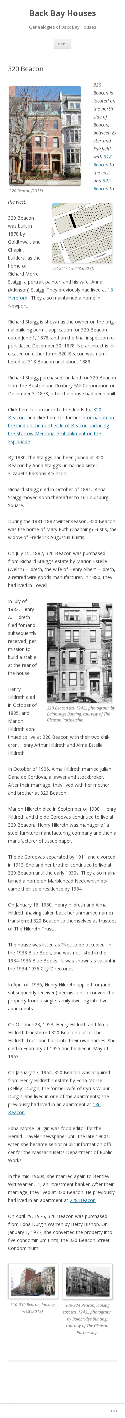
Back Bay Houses (62, 13)
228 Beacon (83, 1200)
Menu (62, 43)
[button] (35, 1293)
